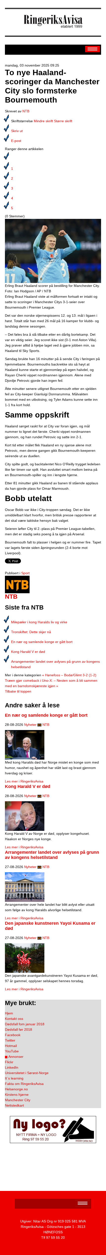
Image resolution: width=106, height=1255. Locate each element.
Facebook (12, 1035)
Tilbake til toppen (18, 691)
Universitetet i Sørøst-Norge (27, 1073)
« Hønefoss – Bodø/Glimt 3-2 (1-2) (69, 675)
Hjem (9, 1013)
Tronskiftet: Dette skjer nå (31, 632)
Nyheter (30, 725)
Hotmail (11, 1046)
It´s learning (14, 1078)
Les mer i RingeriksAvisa (24, 781)
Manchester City (17, 1100)
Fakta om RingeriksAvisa (24, 1084)
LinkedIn (11, 1067)
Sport (25, 573)
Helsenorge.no (16, 1089)
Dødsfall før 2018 (18, 1029)
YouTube (12, 1051)
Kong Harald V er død (28, 652)
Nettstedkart (14, 1105)
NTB (25, 111)
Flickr (9, 1062)
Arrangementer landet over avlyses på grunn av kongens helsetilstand (52, 855)
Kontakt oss (14, 1019)
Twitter (10, 1040)
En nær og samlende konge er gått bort (41, 642)
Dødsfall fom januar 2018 (24, 1024)
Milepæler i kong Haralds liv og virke (39, 622)
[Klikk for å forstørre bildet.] (53, 251)
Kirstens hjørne (17, 1095)
